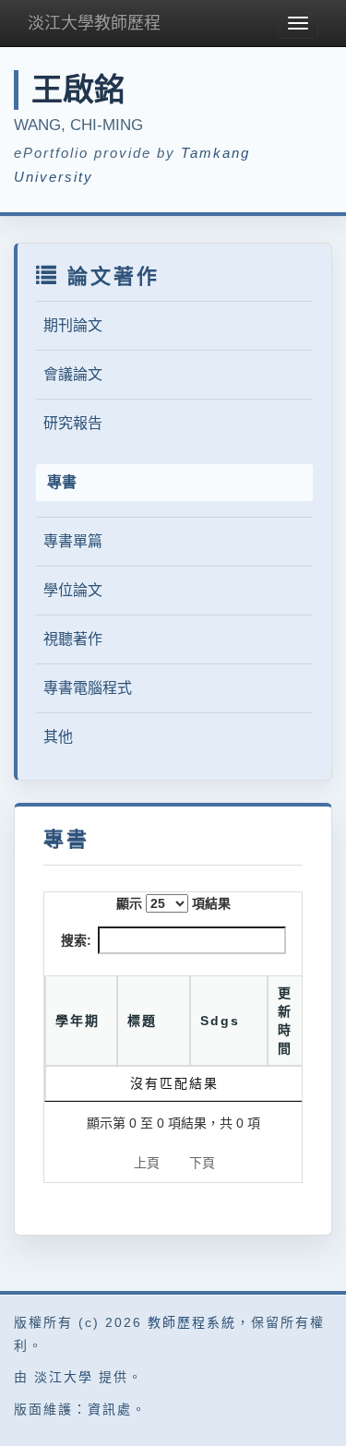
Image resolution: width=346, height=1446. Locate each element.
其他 (58, 737)
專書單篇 (72, 541)
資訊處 (110, 1409)
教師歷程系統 (192, 1322)
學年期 (77, 1020)
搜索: (76, 940)
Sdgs (220, 1020)
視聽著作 (72, 639)
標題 (142, 1020)
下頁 (202, 1162)
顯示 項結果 (173, 903)
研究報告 (72, 423)
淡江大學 (63, 1376)
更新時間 (285, 1021)
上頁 (147, 1162)
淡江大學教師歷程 (94, 23)
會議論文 (72, 374)
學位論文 (72, 590)
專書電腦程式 (87, 688)
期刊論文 (72, 325)
